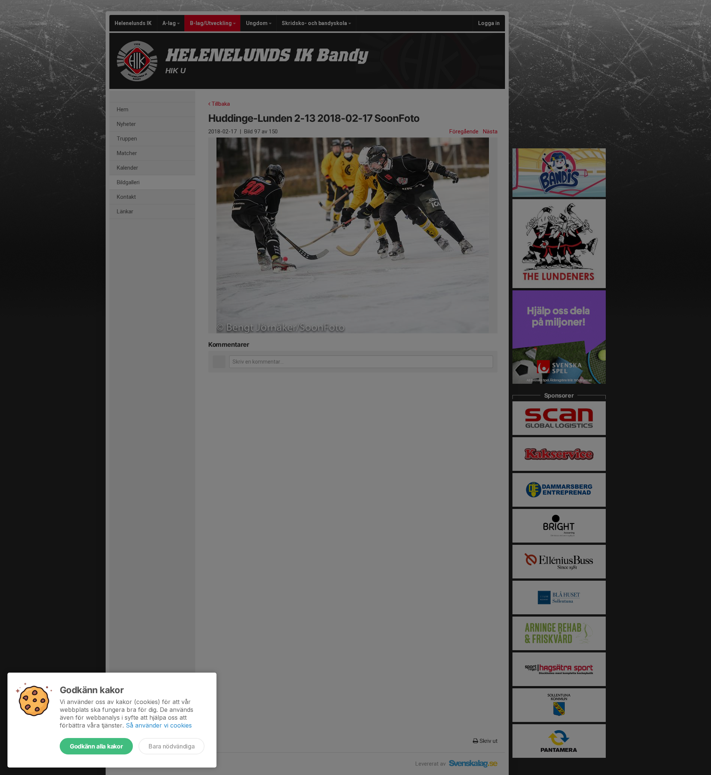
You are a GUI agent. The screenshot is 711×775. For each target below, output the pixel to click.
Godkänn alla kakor (96, 746)
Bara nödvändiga (171, 746)
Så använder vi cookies (159, 725)
